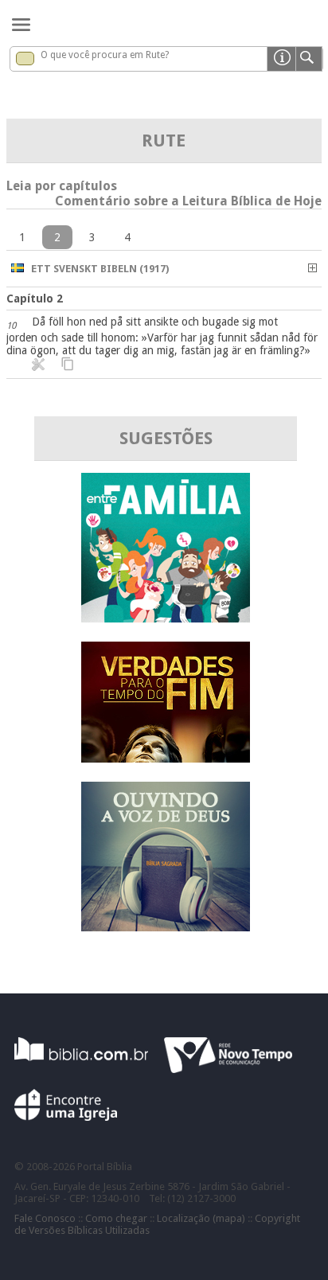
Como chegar (116, 1218)
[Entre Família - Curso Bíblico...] (165, 618)
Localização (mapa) (201, 1218)
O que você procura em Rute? (105, 54)
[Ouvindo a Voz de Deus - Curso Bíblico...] (165, 927)
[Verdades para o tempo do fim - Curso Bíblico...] (165, 758)
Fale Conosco (45, 1218)
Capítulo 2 (34, 298)
